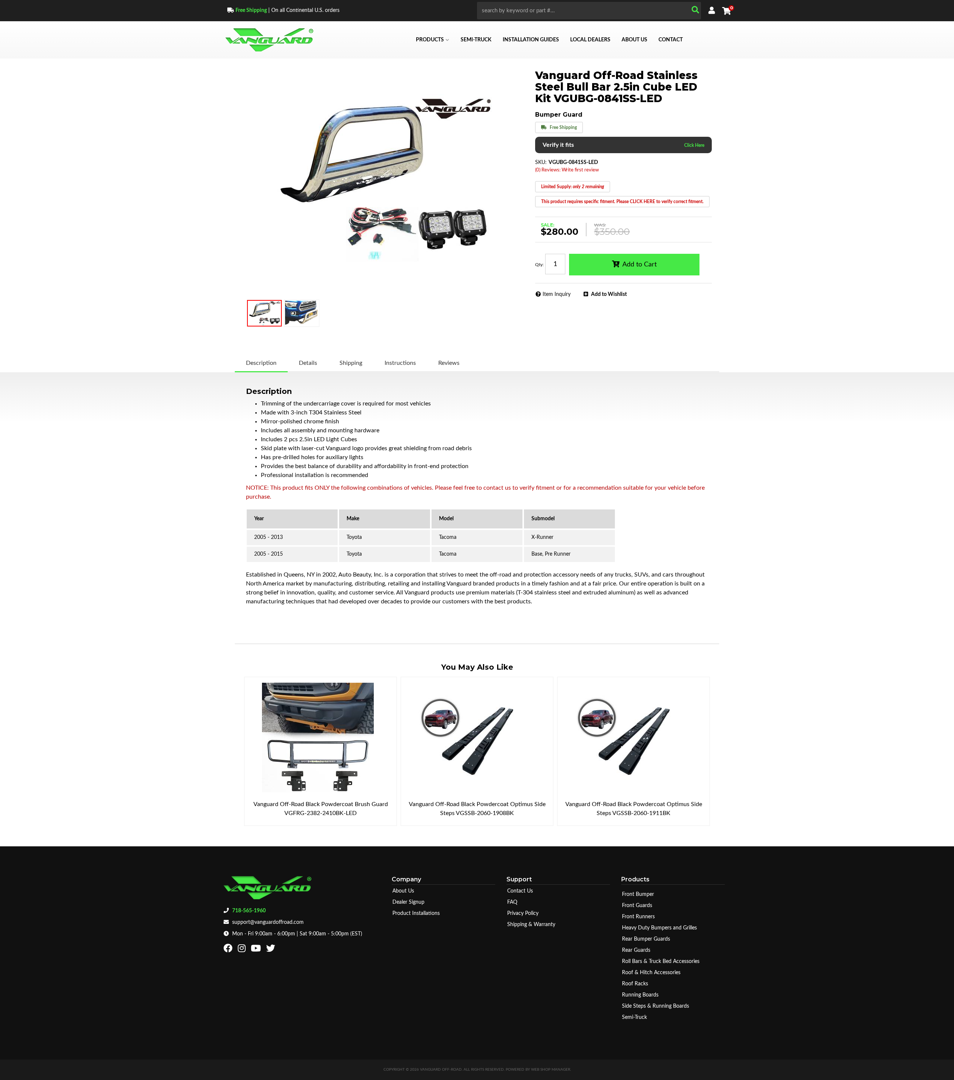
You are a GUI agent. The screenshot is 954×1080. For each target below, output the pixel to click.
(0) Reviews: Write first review (567, 170)
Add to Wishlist (609, 294)
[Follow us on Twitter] (271, 950)
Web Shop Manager (550, 1069)
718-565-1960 (249, 910)
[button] (589, 10)
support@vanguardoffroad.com (268, 922)
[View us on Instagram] (242, 950)
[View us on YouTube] (257, 950)
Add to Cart (639, 264)
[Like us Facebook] (229, 950)
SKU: (541, 162)
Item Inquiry (557, 294)
